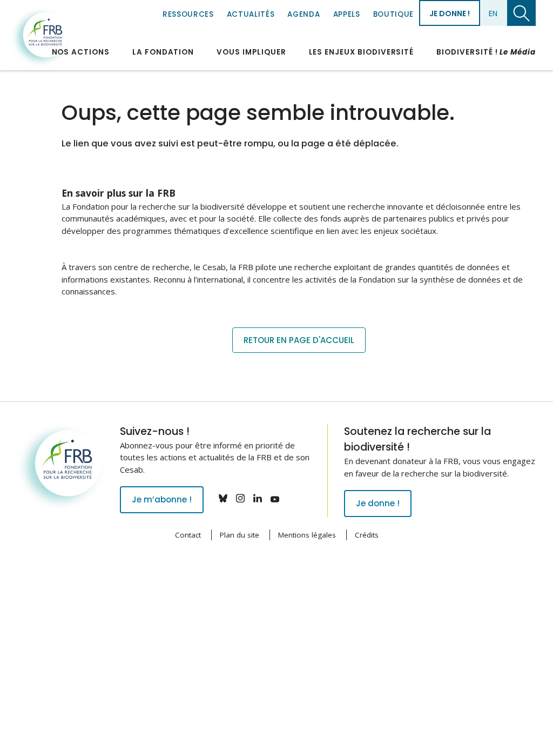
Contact (188, 535)
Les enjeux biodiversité (361, 52)
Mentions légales (307, 535)
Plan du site (239, 535)
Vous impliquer (251, 52)
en (493, 13)
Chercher (521, 13)
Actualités (251, 14)
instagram (240, 498)
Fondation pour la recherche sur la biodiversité (40, 37)
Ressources (188, 14)
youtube (274, 498)
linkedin (257, 498)
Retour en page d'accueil (299, 340)
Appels (346, 14)
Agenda (303, 14)
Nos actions (81, 52)
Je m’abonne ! (162, 499)
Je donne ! (449, 13)
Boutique (393, 14)
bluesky (223, 498)
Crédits (367, 535)
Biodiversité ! (486, 52)
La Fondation (163, 52)
